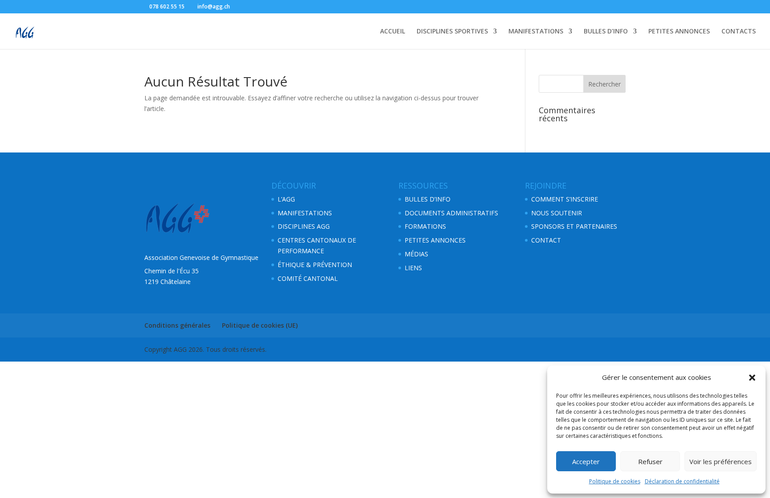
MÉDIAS (416, 254)
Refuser (650, 461)
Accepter (586, 461)
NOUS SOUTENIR (556, 213)
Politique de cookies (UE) (260, 325)
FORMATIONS (425, 226)
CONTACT (546, 240)
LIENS (413, 267)
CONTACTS (738, 31)
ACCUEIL (392, 31)
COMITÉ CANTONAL (308, 278)
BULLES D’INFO (606, 31)
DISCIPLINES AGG (304, 226)
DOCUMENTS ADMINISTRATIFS (451, 213)
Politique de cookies (614, 481)
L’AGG (286, 199)
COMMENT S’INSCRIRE (564, 199)
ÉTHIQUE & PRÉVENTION (315, 264)
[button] (752, 377)
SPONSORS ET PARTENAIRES (574, 226)
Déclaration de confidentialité (682, 481)
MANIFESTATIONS (535, 31)
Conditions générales (177, 325)
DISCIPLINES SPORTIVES (452, 31)
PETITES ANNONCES (679, 31)
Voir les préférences (720, 461)
